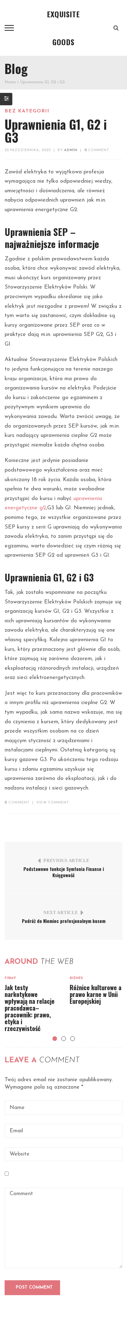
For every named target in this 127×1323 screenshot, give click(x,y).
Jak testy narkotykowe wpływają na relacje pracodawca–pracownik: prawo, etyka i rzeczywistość (30, 1008)
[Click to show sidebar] (6, 99)
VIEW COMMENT (52, 802)
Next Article (60, 912)
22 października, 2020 (28, 150)
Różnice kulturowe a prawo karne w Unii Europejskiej (95, 994)
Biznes (76, 978)
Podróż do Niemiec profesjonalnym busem (63, 920)
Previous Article (66, 860)
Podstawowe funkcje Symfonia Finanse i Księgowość (63, 871)
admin (71, 150)
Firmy (10, 978)
